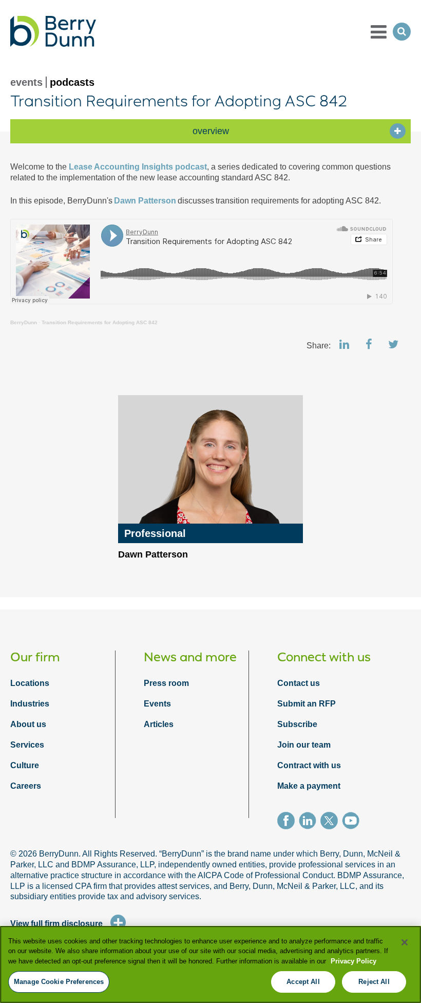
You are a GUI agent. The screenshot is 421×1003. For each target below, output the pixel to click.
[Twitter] (331, 822)
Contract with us (309, 765)
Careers (25, 786)
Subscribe (297, 724)
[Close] (404, 942)
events (26, 82)
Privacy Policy (353, 961)
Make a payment (308, 786)
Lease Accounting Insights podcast (138, 166)
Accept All (302, 982)
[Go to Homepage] (53, 31)
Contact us (298, 683)
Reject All (373, 982)
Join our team (304, 744)
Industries (29, 703)
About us (28, 724)
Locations (29, 683)
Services (27, 744)
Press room (166, 683)
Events (157, 703)
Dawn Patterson (144, 200)
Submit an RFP (306, 703)
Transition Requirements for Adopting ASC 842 (100, 322)
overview (211, 131)
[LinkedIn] (309, 822)
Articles (159, 724)
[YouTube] (352, 822)
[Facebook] (288, 822)
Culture (24, 765)
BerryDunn (23, 322)
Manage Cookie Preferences (59, 982)
